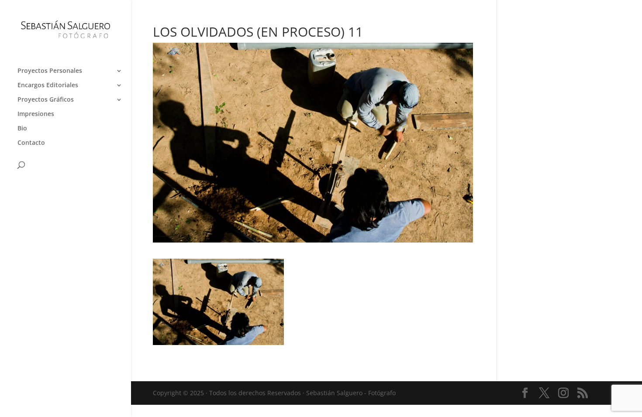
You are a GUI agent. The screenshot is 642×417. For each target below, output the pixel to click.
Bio (22, 128)
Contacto (31, 143)
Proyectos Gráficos (45, 99)
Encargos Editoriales (47, 85)
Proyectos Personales (49, 71)
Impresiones (35, 114)
